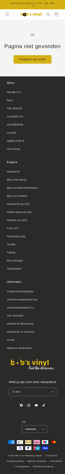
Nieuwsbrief (13, 171)
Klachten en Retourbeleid (20, 323)
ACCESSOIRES (15, 124)
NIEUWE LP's (14, 92)
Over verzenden (15, 315)
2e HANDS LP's (15, 116)
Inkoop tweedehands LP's (20, 307)
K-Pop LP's (12, 228)
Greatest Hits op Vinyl (18, 204)
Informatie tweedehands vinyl (22, 299)
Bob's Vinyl (20, 455)
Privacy (11, 340)
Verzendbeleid (56, 461)
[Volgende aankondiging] (58, 4)
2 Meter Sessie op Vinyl (19, 212)
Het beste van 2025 (17, 220)
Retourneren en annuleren (21, 331)
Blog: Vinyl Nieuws (17, 179)
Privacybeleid (51, 455)
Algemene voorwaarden (19, 348)
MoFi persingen (15, 260)
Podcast (11, 252)
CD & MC (11, 132)
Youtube (11, 244)
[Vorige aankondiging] (6, 4)
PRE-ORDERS (14, 108)
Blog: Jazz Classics (17, 196)
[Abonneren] (52, 392)
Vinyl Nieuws (14, 149)
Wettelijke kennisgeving (43, 466)
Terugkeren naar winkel (32, 59)
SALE (10, 100)
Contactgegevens (22, 466)
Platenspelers (14, 268)
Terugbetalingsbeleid (15, 461)
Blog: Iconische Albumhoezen (22, 187)
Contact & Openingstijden (20, 291)
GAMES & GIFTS (15, 141)
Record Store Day (16, 236)
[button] (7, 14)
